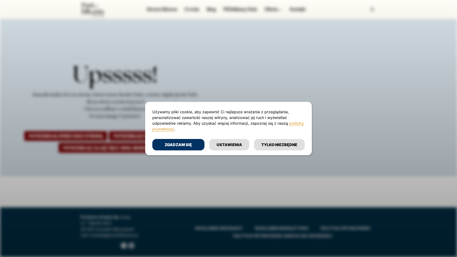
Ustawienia (229, 144)
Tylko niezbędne (279, 144)
